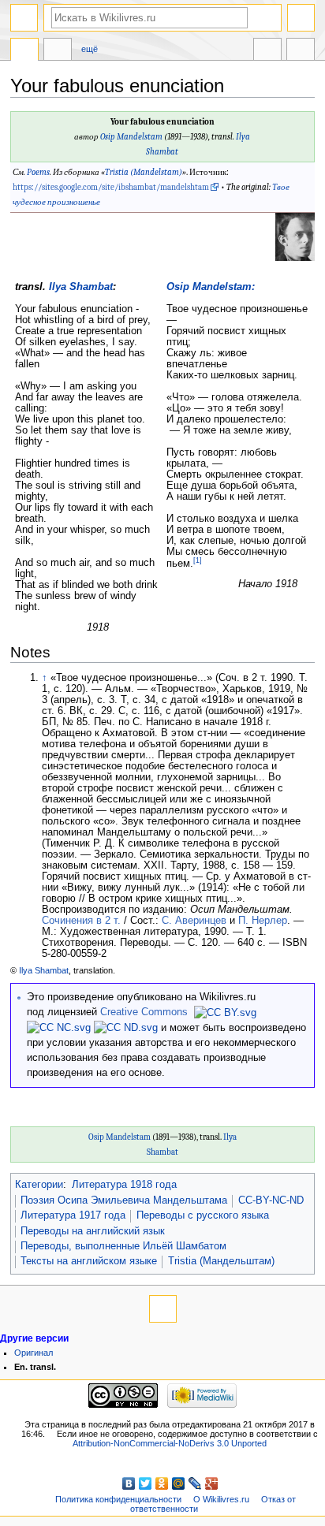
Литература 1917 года (73, 1215)
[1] (197, 560)
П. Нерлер (262, 920)
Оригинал (33, 1352)
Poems (38, 172)
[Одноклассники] (162, 1483)
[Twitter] (145, 1483)
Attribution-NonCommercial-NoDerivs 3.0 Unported (170, 1443)
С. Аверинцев (194, 920)
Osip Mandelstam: (210, 286)
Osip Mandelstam (131, 137)
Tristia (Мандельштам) (221, 1261)
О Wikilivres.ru (221, 1499)
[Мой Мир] (178, 1483)
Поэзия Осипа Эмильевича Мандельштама (124, 1200)
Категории (39, 1184)
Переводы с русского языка (202, 1215)
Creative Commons (144, 1012)
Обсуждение (57, 51)
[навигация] (24, 18)
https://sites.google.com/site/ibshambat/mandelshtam (111, 187)
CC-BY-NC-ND (271, 1200)
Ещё (89, 49)
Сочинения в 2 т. (81, 920)
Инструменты (300, 51)
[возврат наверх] (163, 1309)
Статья (24, 51)
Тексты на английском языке (89, 1261)
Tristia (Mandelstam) (143, 172)
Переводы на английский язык (93, 1231)
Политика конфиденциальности (118, 1499)
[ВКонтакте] (129, 1483)
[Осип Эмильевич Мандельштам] (295, 236)
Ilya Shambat (81, 286)
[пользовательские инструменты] (301, 18)
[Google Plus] (212, 1483)
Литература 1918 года (124, 1184)
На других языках (267, 51)
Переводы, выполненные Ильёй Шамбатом (123, 1246)
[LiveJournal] (195, 1483)
